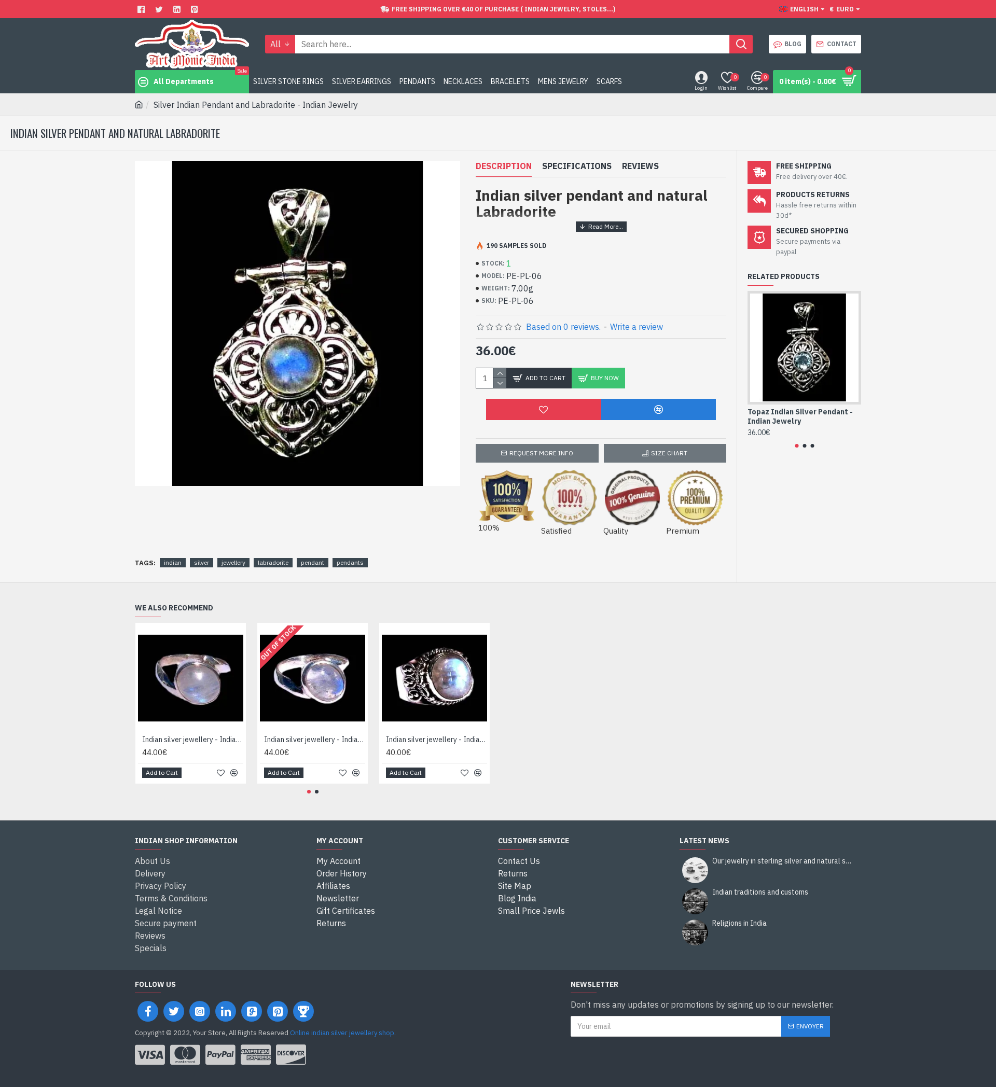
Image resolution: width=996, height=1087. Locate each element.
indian (173, 562)
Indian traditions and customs (760, 892)
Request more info (541, 453)
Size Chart (669, 453)
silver (201, 562)
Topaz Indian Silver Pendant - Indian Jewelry (800, 416)
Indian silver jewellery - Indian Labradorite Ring (192, 739)
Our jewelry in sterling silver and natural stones (783, 861)
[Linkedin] (178, 9)
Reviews (640, 166)
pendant (312, 562)
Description (504, 166)
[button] (796, 446)
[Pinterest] (195, 9)
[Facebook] (142, 9)
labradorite (273, 562)
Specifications (577, 166)
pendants (350, 562)
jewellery (233, 562)
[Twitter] (160, 9)
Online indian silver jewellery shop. (343, 1032)
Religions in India (739, 923)
